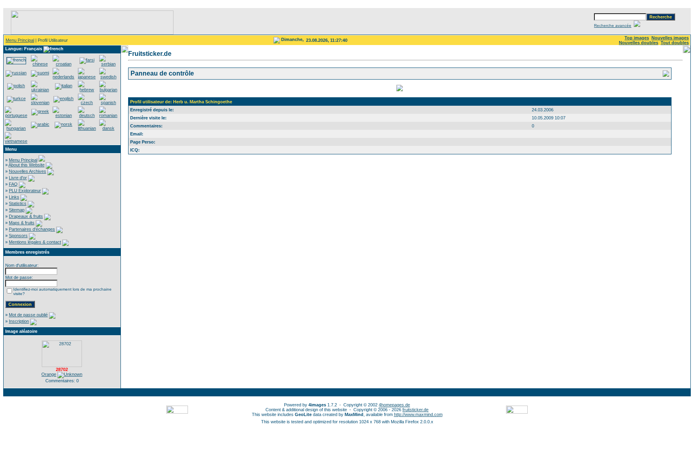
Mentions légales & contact (35, 242)
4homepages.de (394, 404)
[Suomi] (40, 72)
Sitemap (16, 209)
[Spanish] (108, 102)
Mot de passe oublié (28, 314)
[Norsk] (63, 124)
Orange (48, 374)
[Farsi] (87, 59)
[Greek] (40, 111)
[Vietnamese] (16, 141)
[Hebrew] (87, 89)
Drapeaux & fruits (26, 216)
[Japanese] (87, 76)
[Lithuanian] (87, 128)
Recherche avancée (612, 25)
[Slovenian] (40, 102)
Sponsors (18, 235)
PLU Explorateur (25, 190)
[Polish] (16, 85)
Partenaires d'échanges (32, 229)
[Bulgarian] (108, 89)
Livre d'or (18, 177)
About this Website (26, 164)
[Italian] (63, 85)
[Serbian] (108, 64)
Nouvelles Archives (27, 171)
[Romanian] (108, 115)
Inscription (19, 321)
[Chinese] (40, 64)
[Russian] (16, 72)
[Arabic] (40, 124)
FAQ (13, 184)
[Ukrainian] (40, 89)
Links (14, 197)
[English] (63, 98)
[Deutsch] (87, 115)
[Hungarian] (16, 128)
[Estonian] (64, 115)
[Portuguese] (16, 115)
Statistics (18, 203)
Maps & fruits (22, 222)
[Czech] (87, 102)
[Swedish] (108, 76)
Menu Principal (20, 40)
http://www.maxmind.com (418, 414)
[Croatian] (64, 64)
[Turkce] (16, 98)
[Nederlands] (64, 76)
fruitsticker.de (415, 409)
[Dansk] (108, 128)
